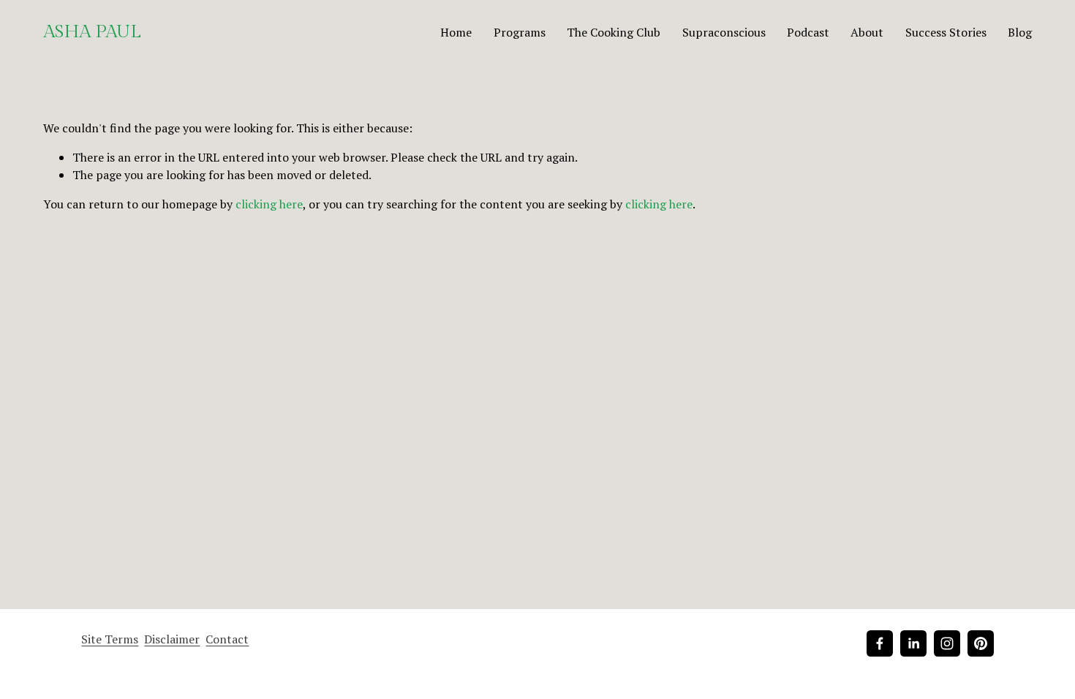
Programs (520, 32)
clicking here (269, 204)
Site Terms (109, 639)
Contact (227, 639)
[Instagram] (947, 643)
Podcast (808, 32)
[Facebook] (880, 643)
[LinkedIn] (913, 643)
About (866, 32)
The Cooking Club (613, 32)
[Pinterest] (981, 643)
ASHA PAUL (92, 31)
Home (456, 32)
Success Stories (946, 32)
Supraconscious (724, 32)
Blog (1020, 32)
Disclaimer (172, 639)
